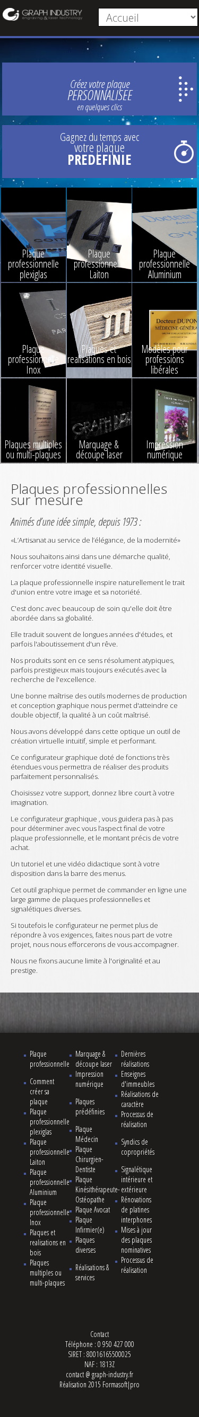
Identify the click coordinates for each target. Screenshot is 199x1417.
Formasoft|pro (121, 1384)
